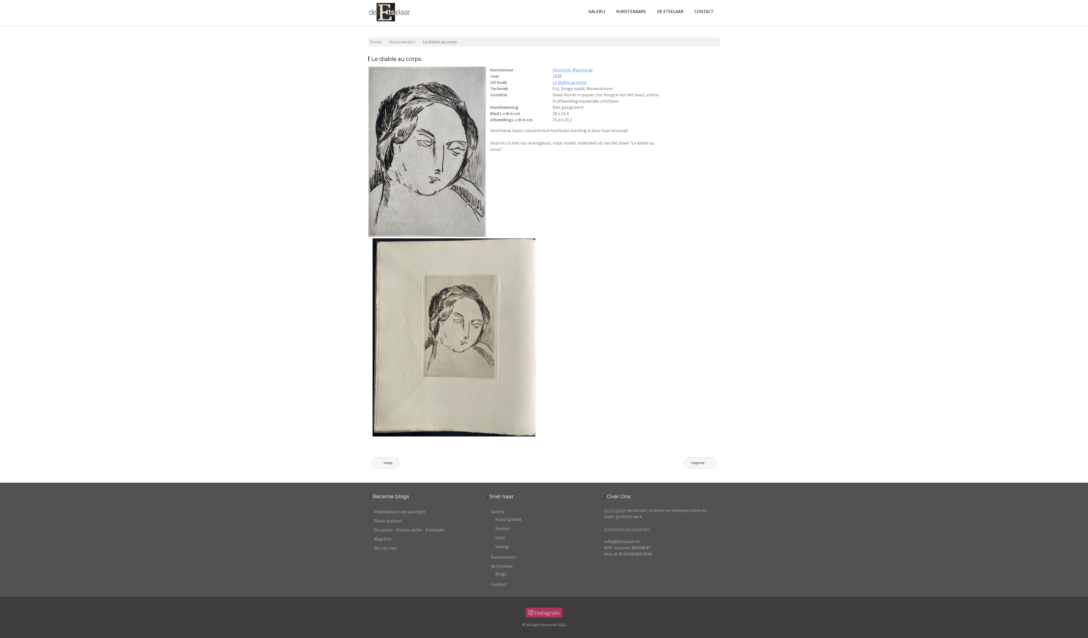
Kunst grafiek (508, 519)
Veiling (502, 546)
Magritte (382, 539)
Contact (704, 11)
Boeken (502, 528)
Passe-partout (388, 520)
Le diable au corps (569, 82)
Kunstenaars (631, 11)
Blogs (501, 573)
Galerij (596, 11)
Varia (500, 537)
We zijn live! (385, 548)
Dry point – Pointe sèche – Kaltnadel (409, 530)
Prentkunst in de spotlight (400, 511)
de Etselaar (615, 510)
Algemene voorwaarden (627, 529)
